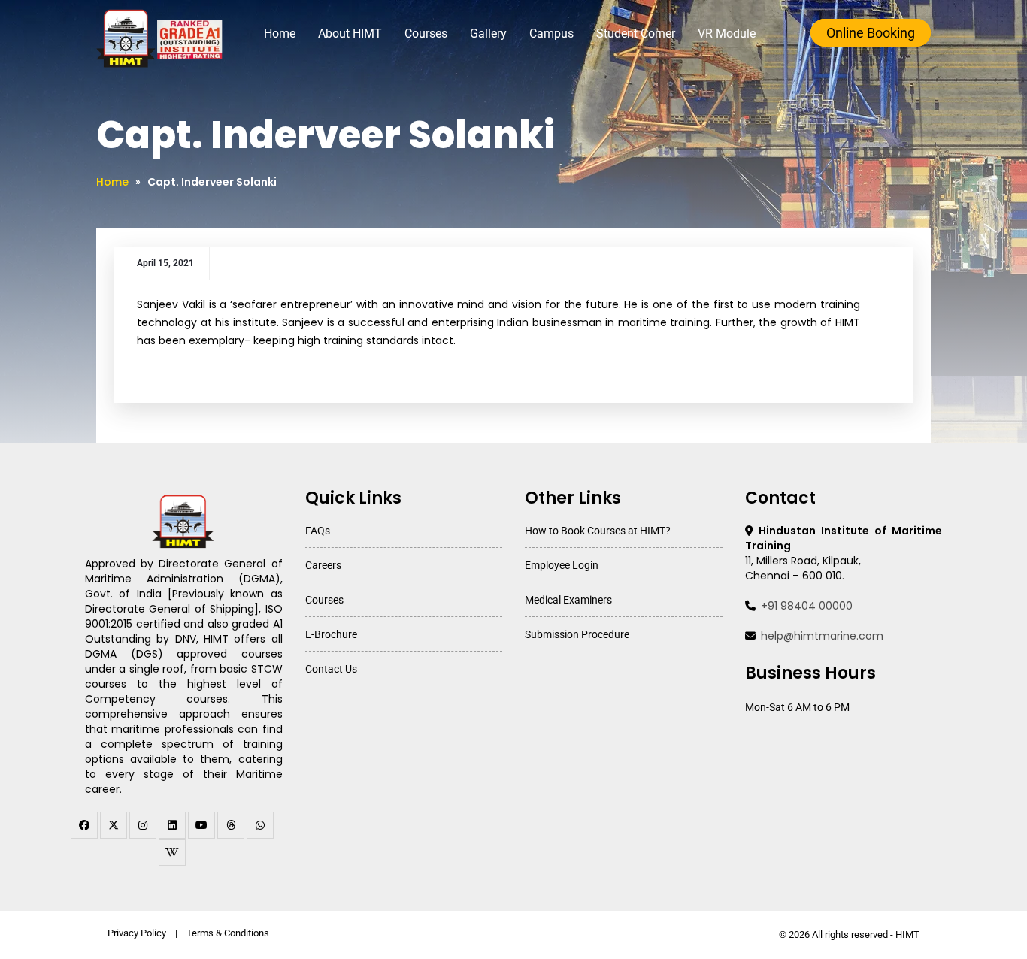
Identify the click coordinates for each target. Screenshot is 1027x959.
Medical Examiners (568, 600)
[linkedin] (172, 825)
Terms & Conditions (227, 933)
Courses (425, 33)
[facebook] (84, 825)
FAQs (317, 531)
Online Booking (870, 33)
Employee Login (561, 565)
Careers (323, 565)
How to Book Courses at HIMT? (598, 531)
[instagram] (142, 825)
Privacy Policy (137, 933)
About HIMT (350, 33)
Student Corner (635, 33)
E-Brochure (331, 634)
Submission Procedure (577, 634)
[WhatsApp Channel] (260, 825)
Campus (551, 33)
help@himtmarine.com (822, 635)
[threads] (230, 825)
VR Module (727, 33)
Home (279, 33)
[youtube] (201, 825)
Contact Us (331, 669)
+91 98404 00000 (807, 605)
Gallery (488, 33)
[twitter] (113, 825)
